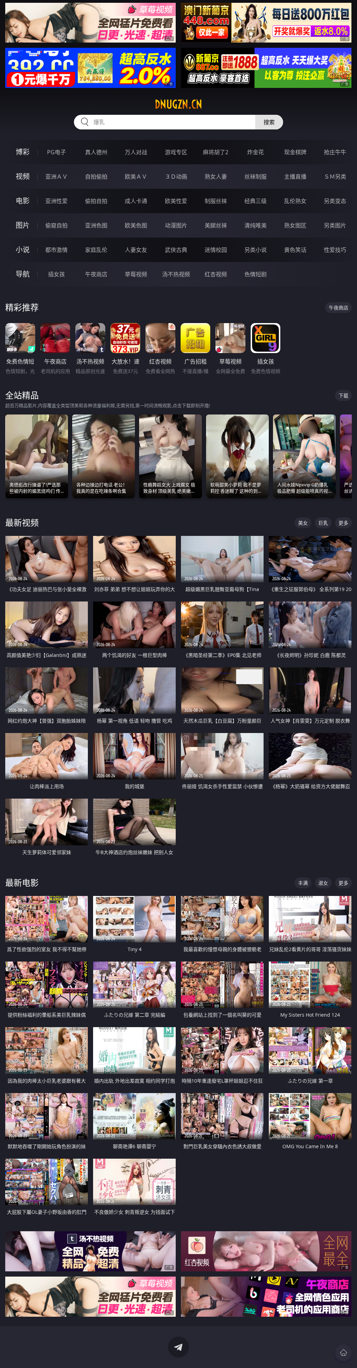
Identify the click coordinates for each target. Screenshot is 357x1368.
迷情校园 (216, 250)
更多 (343, 522)
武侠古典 (176, 250)
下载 (343, 395)
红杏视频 (216, 274)
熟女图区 (295, 225)
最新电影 (22, 882)
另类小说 (255, 250)
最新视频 (22, 522)
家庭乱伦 (96, 250)
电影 (23, 200)
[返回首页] (343, 1352)
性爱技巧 (335, 250)
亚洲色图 (96, 225)
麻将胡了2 (215, 152)
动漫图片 (176, 225)
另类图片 (335, 225)
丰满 (303, 883)
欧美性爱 (176, 201)
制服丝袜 (216, 201)
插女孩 (56, 274)
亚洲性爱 (56, 201)
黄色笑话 (295, 250)
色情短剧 (255, 274)
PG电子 (56, 152)
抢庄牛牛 (335, 152)
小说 (23, 249)
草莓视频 (136, 274)
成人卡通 (136, 201)
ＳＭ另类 (335, 176)
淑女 (323, 883)
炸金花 (255, 152)
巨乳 (323, 522)
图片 (23, 225)
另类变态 (335, 201)
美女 (303, 522)
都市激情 (56, 250)
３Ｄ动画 (176, 176)
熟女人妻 (216, 176)
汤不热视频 (176, 274)
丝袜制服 (255, 176)
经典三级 (255, 201)
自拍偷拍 (96, 176)
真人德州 (96, 152)
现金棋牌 (295, 152)
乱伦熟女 (295, 201)
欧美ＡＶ (136, 176)
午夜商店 (96, 274)
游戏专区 (176, 152)
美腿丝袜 (216, 225)
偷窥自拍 (56, 225)
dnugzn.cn (178, 104)
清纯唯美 (255, 225)
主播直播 (295, 176)
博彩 (23, 152)
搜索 (269, 122)
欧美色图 (136, 225)
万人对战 (136, 152)
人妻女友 (136, 250)
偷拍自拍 (96, 201)
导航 (23, 274)
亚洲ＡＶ (56, 176)
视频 (23, 176)
